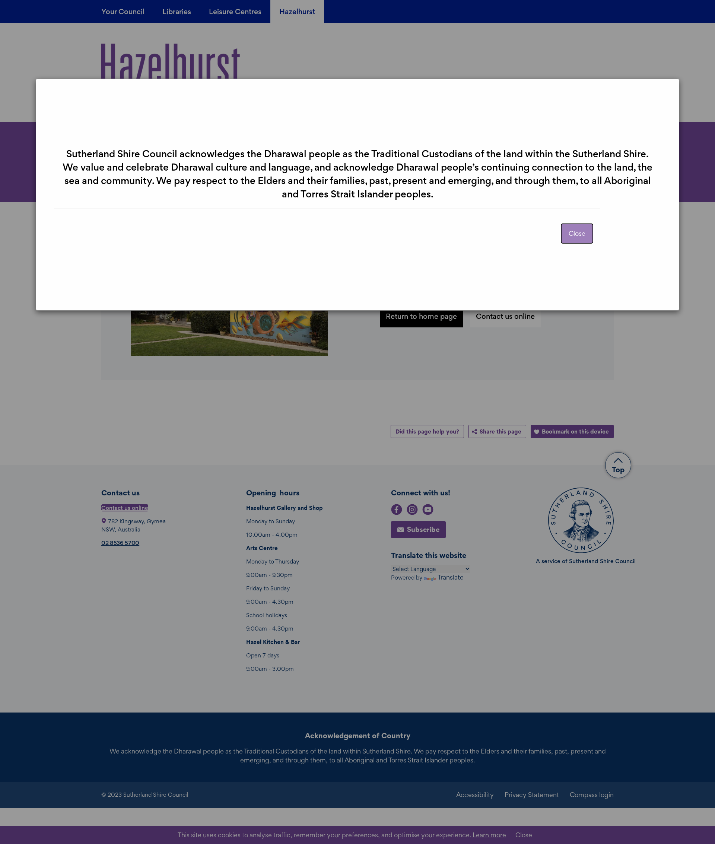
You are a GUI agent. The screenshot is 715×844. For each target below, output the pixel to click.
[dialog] (357, 422)
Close (577, 233)
